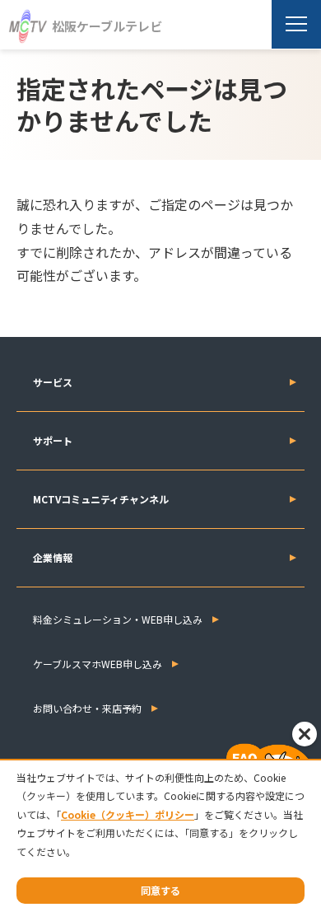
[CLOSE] (304, 734)
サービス (52, 382)
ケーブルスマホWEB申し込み (97, 664)
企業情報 (52, 557)
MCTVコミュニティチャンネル (101, 499)
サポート (52, 440)
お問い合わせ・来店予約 (87, 708)
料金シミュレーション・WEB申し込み (117, 619)
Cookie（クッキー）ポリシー (127, 814)
